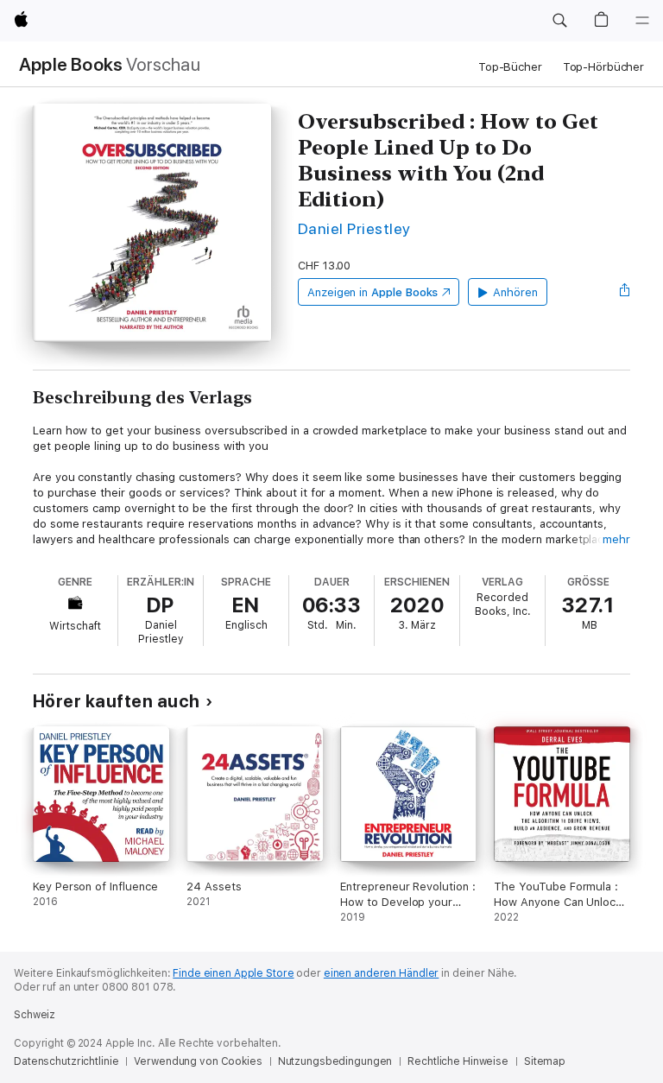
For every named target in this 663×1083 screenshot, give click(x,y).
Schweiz (34, 1015)
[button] (559, 20)
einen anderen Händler (381, 973)
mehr (616, 539)
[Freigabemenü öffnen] (625, 292)
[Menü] (642, 20)
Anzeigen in (373, 292)
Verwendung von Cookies (198, 1061)
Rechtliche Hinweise (457, 1061)
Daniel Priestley (354, 228)
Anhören (515, 292)
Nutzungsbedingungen (335, 1061)
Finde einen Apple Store (233, 973)
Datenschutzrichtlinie (66, 1061)
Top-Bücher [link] (510, 66)
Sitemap (544, 1061)
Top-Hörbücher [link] (603, 66)
